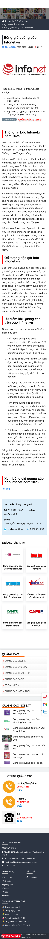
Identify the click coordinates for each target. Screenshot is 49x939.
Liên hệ (6, 895)
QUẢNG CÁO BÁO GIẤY (16, 667)
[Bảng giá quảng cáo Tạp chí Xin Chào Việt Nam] (7, 760)
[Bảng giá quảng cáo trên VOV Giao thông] (7, 725)
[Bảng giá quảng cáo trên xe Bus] (7, 734)
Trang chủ (9, 21)
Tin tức (6, 888)
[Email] (45, 704)
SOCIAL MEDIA (12, 685)
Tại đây (6, 488)
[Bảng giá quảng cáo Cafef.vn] (36, 611)
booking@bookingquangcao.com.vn (25, 862)
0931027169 (23, 802)
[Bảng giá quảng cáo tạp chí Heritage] (7, 751)
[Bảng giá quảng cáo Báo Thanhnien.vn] (12, 583)
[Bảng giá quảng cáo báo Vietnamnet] (36, 583)
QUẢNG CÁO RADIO (14, 679)
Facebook (32, 877)
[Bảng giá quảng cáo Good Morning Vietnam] (7, 716)
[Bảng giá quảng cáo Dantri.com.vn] (12, 611)
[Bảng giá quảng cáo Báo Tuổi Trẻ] (7, 742)
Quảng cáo (22, 21)
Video (5, 892)
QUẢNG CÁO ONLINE (14, 24)
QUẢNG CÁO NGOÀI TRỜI (17, 691)
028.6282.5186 (29, 858)
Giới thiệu (7, 881)
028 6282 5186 (24, 817)
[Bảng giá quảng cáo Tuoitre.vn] (36, 555)
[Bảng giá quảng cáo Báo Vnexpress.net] (12, 555)
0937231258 (23, 786)
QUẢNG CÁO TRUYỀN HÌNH (18, 673)
